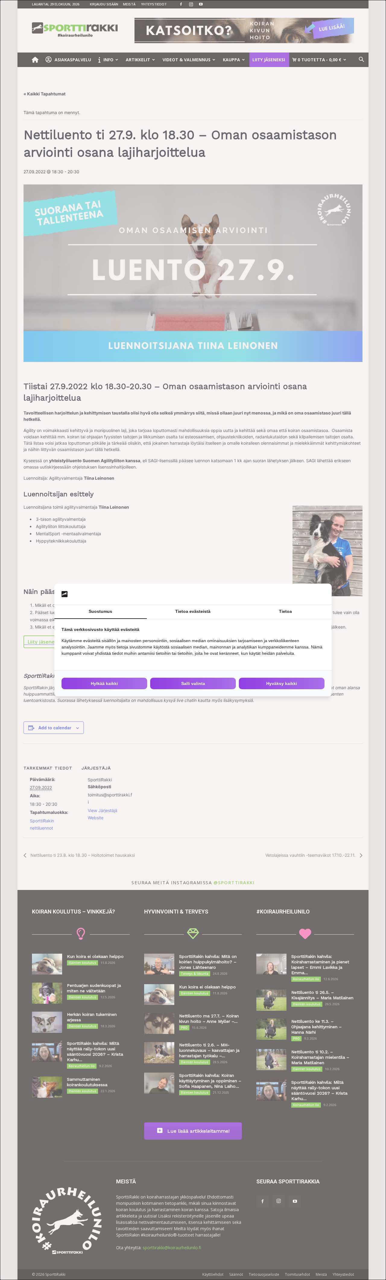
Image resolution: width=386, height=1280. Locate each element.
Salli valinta (193, 683)
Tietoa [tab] (285, 611)
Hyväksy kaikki (281, 683)
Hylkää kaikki (104, 683)
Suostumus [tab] (100, 611)
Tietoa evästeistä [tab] (192, 611)
